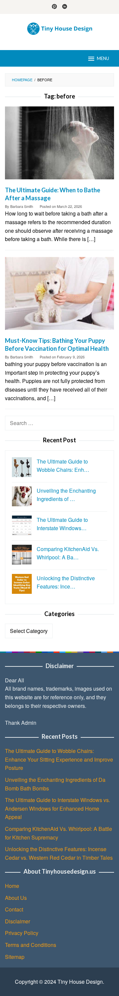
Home (12, 886)
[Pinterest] (54, 7)
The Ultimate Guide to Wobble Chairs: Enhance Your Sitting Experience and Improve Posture (59, 759)
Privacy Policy (21, 933)
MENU (103, 58)
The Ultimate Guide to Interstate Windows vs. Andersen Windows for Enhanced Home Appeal (57, 808)
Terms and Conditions (30, 945)
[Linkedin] (65, 7)
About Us (16, 898)
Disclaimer (17, 921)
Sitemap (14, 957)
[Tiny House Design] (59, 28)
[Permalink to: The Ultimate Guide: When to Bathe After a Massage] (59, 145)
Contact (14, 909)
